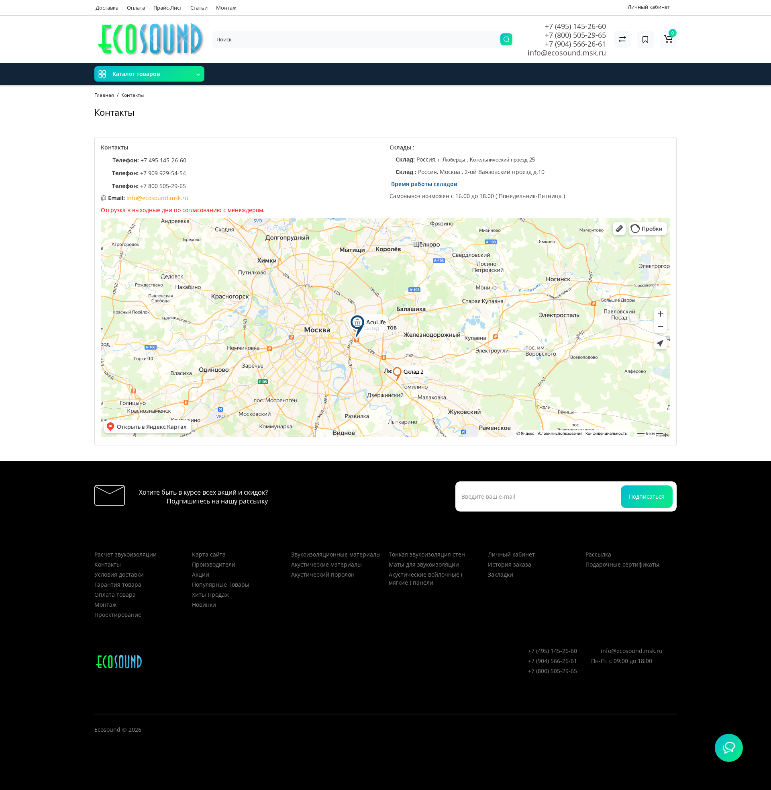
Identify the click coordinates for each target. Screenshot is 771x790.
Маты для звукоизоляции (424, 564)
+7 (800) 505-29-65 (575, 35)
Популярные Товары (220, 584)
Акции (200, 574)
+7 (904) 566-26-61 (575, 44)
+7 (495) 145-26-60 (575, 26)
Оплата (136, 7)
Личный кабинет (511, 554)
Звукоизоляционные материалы (336, 554)
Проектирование (117, 614)
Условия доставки (119, 574)
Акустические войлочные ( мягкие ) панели (426, 578)
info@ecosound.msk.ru (567, 52)
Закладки (500, 574)
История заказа (509, 564)
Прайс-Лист (167, 7)
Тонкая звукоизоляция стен (427, 554)
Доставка (107, 7)
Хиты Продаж (210, 594)
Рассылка (598, 554)
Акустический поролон (323, 574)
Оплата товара (115, 594)
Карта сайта (209, 554)
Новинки (204, 604)
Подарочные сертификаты (622, 564)
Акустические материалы (326, 564)
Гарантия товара (117, 584)
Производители (213, 564)
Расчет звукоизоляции (125, 554)
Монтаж (226, 7)
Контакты (107, 564)
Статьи (199, 7)
